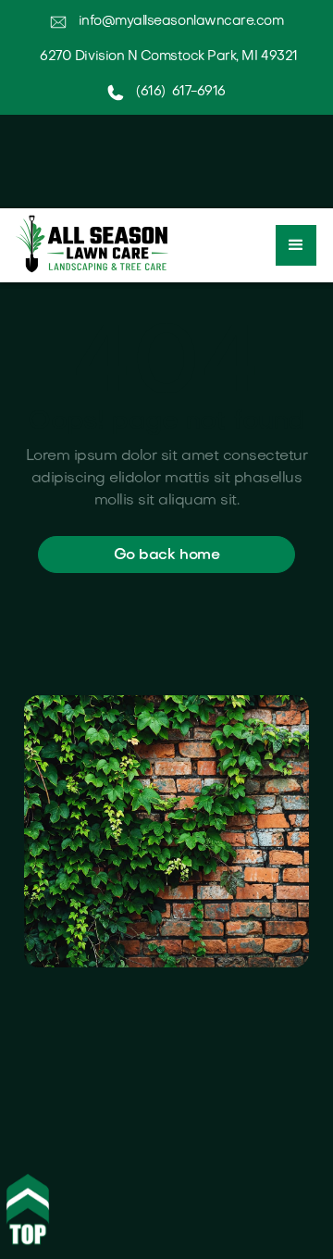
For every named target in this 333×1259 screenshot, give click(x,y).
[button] (296, 245)
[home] (87, 244)
